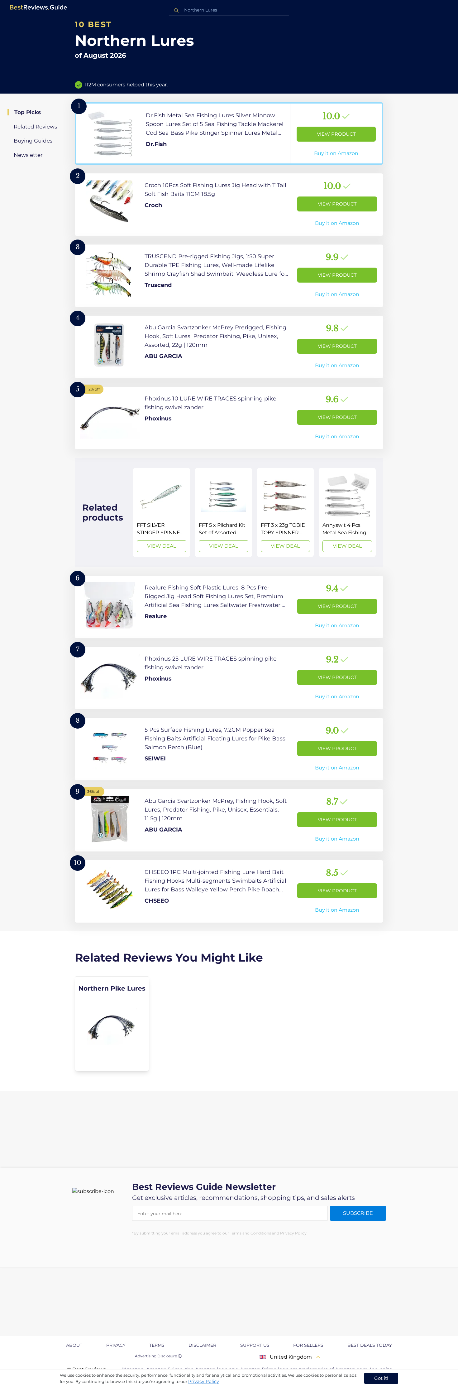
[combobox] (229, 10)
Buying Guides (33, 141)
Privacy (116, 1345)
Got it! (381, 1378)
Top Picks (27, 112)
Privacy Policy (203, 1381)
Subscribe (358, 1213)
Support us (255, 1345)
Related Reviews (35, 127)
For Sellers (308, 1345)
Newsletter (28, 155)
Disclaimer (202, 1345)
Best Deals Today (369, 1345)
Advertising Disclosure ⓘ (158, 1356)
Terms (157, 1345)
